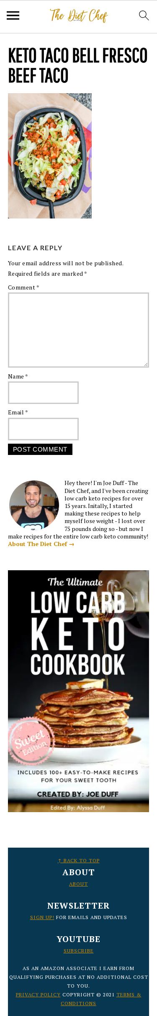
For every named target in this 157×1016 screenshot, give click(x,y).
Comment (24, 287)
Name (18, 376)
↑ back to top (79, 860)
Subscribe (79, 950)
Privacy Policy (38, 994)
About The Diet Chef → (41, 544)
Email (18, 412)
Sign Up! (42, 917)
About (78, 884)
